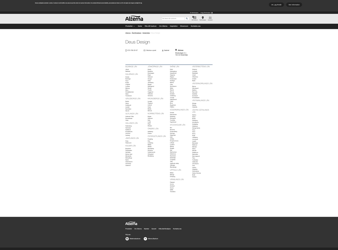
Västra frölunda (196, 173)
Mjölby (149, 144)
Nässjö (149, 84)
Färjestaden (128, 150)
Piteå (149, 124)
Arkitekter (210, 20)
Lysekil (194, 141)
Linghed (127, 84)
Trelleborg (173, 95)
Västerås (194, 107)
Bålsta (171, 173)
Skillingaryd (151, 86)
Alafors (194, 115)
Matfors (194, 90)
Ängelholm (173, 105)
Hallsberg (150, 131)
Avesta (127, 77)
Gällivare (150, 118)
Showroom (184, 26)
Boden (149, 116)
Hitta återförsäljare (165, 229)
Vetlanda (150, 94)
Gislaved (150, 77)
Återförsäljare (202, 20)
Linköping (150, 143)
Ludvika (127, 86)
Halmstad (128, 128)
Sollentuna (173, 154)
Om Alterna (163, 26)
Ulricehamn (195, 163)
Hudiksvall (128, 105)
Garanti (153, 229)
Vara (193, 165)
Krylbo (127, 82)
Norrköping (151, 148)
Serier (140, 26)
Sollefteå (194, 94)
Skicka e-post (151, 50)
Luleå (149, 122)
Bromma (172, 129)
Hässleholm (173, 73)
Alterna (128, 33)
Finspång (150, 139)
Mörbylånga (128, 158)
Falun (127, 80)
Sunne (172, 188)
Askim (194, 116)
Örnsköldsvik (195, 97)
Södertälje (146, 33)
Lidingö (172, 142)
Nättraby (127, 71)
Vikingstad (150, 154)
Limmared (195, 139)
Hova (193, 130)
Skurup (172, 92)
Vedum (194, 167)
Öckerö (194, 177)
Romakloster (128, 118)
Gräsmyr (194, 69)
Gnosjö (150, 79)
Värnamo (150, 95)
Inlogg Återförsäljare (206, 12)
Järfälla (172, 139)
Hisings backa (196, 128)
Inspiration (174, 26)
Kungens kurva (174, 141)
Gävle (127, 103)
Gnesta (172, 112)
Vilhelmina (195, 77)
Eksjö (149, 75)
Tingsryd (150, 103)
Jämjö (127, 69)
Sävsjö (149, 88)
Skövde (194, 150)
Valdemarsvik (151, 152)
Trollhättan (195, 160)
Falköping (195, 120)
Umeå (194, 75)
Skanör (172, 90)
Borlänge (128, 79)
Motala (149, 146)
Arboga (194, 103)
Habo (149, 80)
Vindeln (194, 79)
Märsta (172, 146)
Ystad (171, 101)
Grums (172, 184)
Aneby (149, 69)
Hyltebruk (128, 129)
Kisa (149, 141)
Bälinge (172, 174)
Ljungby (150, 101)
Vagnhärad (173, 122)
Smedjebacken (129, 92)
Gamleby (127, 152)
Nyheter (146, 229)
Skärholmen (173, 152)
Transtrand (128, 95)
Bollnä (127, 101)
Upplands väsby (174, 163)
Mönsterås (128, 156)
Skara (193, 148)
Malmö (172, 82)
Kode (193, 135)
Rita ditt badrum (151, 26)
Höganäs (172, 75)
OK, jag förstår (276, 5)
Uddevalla (195, 162)
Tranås (150, 90)
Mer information (294, 5)
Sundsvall (195, 95)
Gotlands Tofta (129, 116)
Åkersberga (173, 167)
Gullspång (195, 124)
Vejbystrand (173, 99)
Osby (171, 84)
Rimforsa (150, 150)
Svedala (172, 94)
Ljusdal (127, 107)
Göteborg (195, 126)
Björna (194, 86)
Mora (126, 90)
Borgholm (128, 148)
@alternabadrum (135, 238)
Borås (194, 118)
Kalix (149, 120)
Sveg (126, 141)
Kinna (193, 133)
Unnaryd (127, 133)
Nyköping (172, 116)
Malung (127, 88)
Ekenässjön (151, 73)
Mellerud (194, 145)
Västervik (128, 165)
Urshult (150, 105)
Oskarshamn (129, 161)
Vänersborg (195, 171)
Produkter (129, 26)
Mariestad (195, 143)
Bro (171, 127)
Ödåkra (172, 107)
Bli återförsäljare (194, 12)
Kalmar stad (128, 154)
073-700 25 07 (132, 50)
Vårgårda (194, 169)
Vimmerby (128, 163)
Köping (194, 105)
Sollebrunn (195, 152)
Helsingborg (173, 71)
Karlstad (172, 186)
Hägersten (173, 135)
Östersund (128, 143)
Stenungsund (196, 156)
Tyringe (172, 97)
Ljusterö (172, 144)
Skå (171, 150)
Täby (171, 161)
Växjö (149, 107)
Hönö (193, 131)
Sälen (127, 94)
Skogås (172, 148)
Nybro (127, 160)
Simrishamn (173, 86)
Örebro (150, 133)
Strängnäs (173, 118)
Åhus (171, 103)
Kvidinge (172, 80)
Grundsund (195, 122)
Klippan (172, 77)
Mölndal (194, 147)
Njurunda (194, 92)
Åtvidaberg (151, 156)
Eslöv (171, 69)
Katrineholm (173, 114)
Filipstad (172, 182)
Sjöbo (171, 88)
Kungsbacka (128, 131)
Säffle (171, 189)
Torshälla (172, 120)
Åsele (193, 80)
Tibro (193, 158)
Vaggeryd (150, 92)
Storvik (127, 111)
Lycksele (194, 71)
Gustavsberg (173, 131)
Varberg (127, 135)
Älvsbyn (150, 126)
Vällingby (172, 165)
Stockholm (173, 156)
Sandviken (128, 109)
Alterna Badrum (153, 238)
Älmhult (150, 110)
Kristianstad (173, 79)
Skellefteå (195, 73)
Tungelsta (172, 159)
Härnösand (195, 88)
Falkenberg (128, 126)
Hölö (171, 137)
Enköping (172, 176)
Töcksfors (172, 191)
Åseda (149, 109)
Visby (126, 120)
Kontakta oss (195, 26)
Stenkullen (195, 154)
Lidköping (195, 137)
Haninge (172, 133)
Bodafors (150, 71)
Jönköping (150, 82)
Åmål (193, 175)
